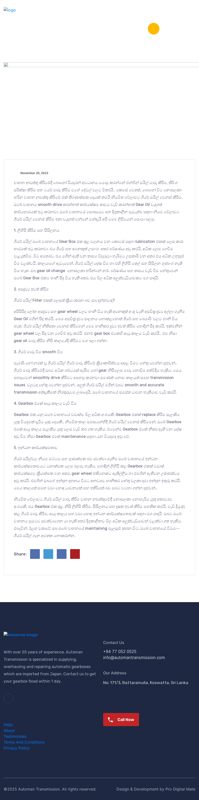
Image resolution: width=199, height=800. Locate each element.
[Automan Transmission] (10, 9)
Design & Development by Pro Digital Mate (155, 789)
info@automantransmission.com (134, 657)
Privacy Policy (17, 748)
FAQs (8, 724)
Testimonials (15, 736)
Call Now (125, 719)
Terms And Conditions (24, 742)
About (9, 730)
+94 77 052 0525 (119, 651)
